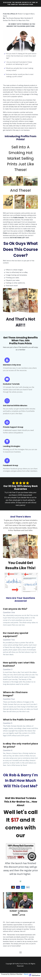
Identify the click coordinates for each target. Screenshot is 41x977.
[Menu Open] (20, 952)
